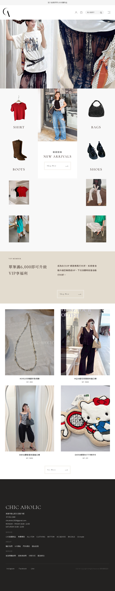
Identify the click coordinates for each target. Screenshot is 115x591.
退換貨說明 (22, 555)
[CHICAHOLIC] (6, 12)
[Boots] (19, 154)
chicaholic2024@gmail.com (16, 520)
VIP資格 (18, 546)
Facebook (23, 569)
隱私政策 (35, 546)
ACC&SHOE (61, 536)
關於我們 (9, 546)
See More (51, 470)
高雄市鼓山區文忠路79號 (15, 513)
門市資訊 (26, 546)
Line (32, 569)
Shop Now (51, 166)
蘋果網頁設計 (104, 569)
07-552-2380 (10, 517)
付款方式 (32, 555)
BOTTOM (50, 536)
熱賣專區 (21, 536)
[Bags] (96, 112)
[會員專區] (76, 12)
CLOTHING (40, 536)
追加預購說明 (11, 555)
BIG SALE (71, 536)
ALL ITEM (30, 536)
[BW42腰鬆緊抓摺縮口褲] (29, 423)
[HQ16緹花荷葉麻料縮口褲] (85, 347)
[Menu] (109, 12)
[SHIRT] (19, 112)
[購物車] (81, 12)
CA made (80, 536)
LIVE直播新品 (11, 536)
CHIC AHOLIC (23, 507)
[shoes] (96, 154)
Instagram (10, 569)
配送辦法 (41, 555)
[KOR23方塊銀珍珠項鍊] (29, 347)
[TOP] (111, 470)
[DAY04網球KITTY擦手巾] (85, 423)
